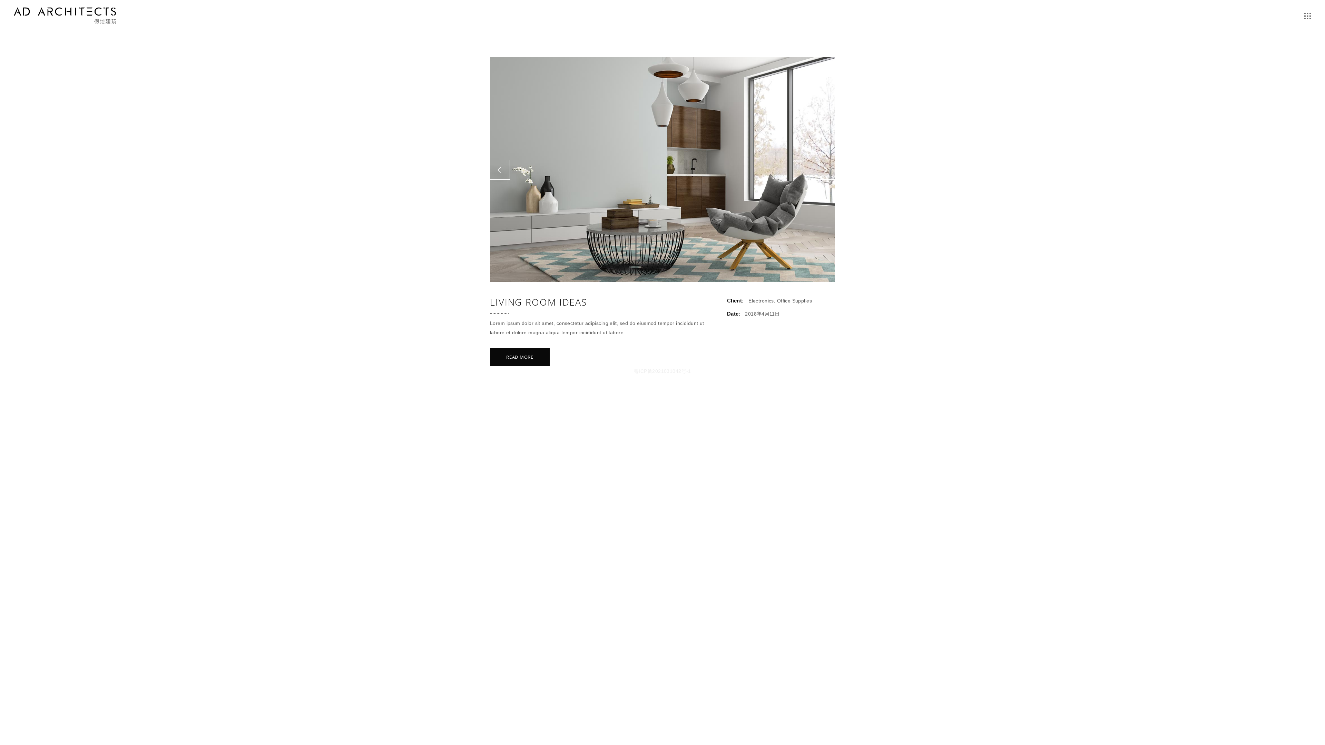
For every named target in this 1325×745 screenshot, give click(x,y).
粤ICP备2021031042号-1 (662, 371)
